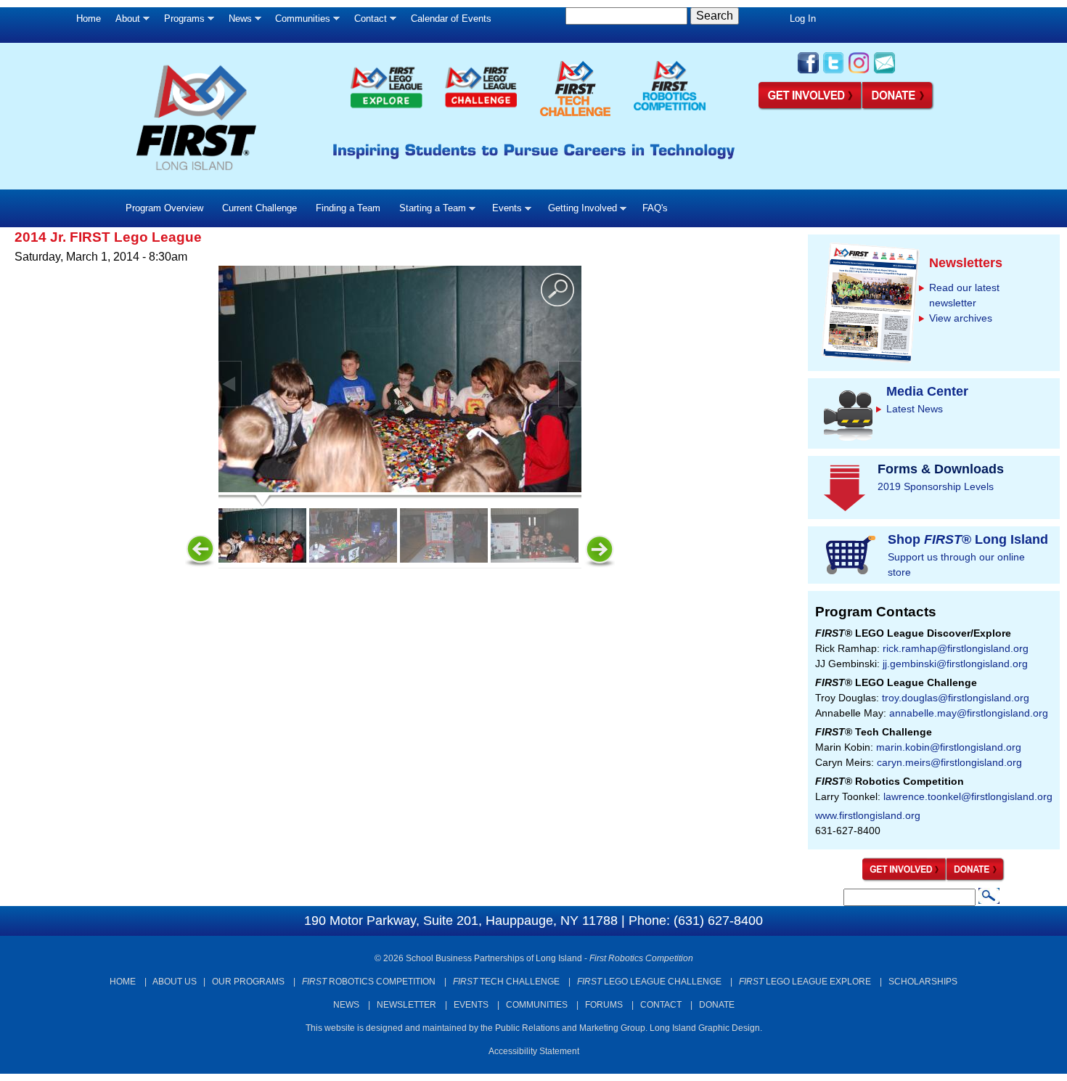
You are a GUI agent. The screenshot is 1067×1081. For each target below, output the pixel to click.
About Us (174, 981)
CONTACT (661, 1005)
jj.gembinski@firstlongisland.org (955, 663)
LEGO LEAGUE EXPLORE (805, 981)
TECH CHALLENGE (506, 981)
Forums (604, 1005)
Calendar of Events (451, 18)
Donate (717, 1005)
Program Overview (164, 208)
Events (502, 212)
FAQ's (655, 208)
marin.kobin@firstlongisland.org (948, 747)
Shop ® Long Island (968, 539)
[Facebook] (808, 72)
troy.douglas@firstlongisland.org (955, 697)
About (124, 22)
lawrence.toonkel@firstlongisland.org (967, 796)
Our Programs (248, 981)
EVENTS (471, 1005)
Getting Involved (578, 212)
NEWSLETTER (406, 1005)
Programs (181, 22)
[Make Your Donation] (898, 107)
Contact (367, 22)
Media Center (927, 391)
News (236, 22)
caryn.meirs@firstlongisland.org (949, 762)
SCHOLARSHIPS (922, 981)
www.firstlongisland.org (867, 815)
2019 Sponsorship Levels (936, 486)
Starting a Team (428, 212)
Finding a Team (348, 208)
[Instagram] (859, 72)
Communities (299, 22)
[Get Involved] (810, 107)
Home (88, 18)
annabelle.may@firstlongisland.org (968, 713)
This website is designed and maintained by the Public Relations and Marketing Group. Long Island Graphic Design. (534, 1028)
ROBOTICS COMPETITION (369, 981)
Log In (803, 18)
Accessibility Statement (533, 1051)
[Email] (884, 72)
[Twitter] (833, 72)
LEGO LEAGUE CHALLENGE (649, 981)
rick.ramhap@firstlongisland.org (956, 648)
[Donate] (976, 878)
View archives (960, 318)
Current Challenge (259, 208)
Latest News (914, 409)
